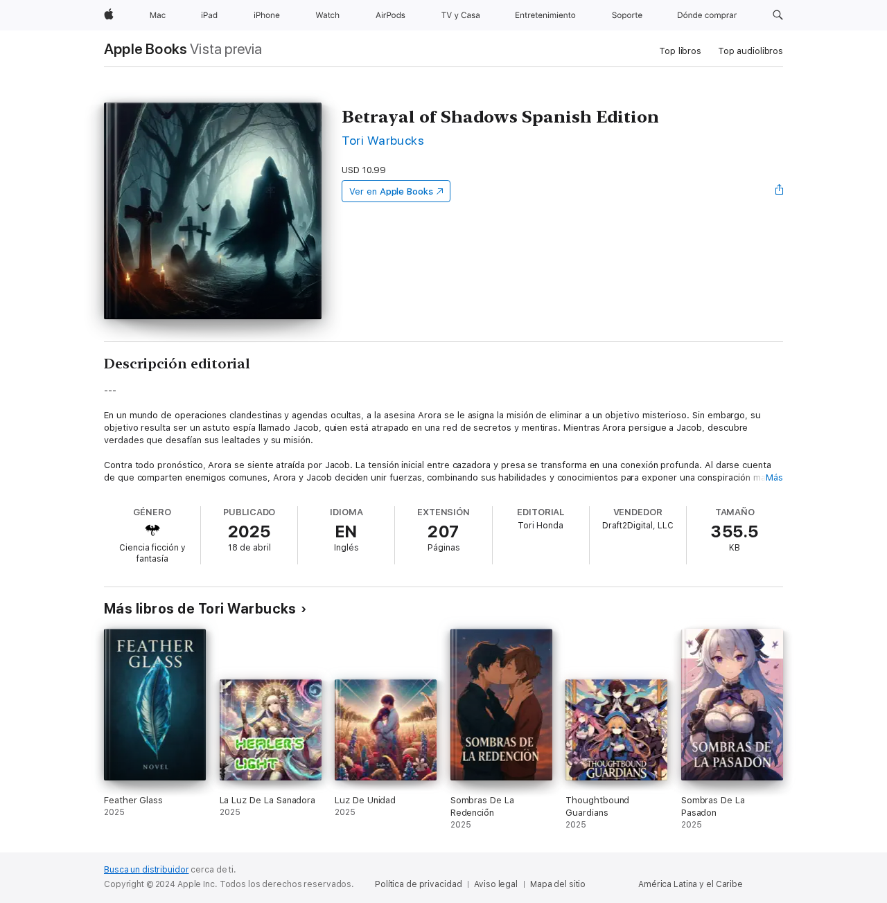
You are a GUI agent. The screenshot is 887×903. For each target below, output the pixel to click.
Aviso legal (496, 884)
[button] (778, 15)
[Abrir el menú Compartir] (779, 191)
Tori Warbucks (383, 140)
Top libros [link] (680, 51)
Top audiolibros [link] (750, 51)
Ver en (391, 191)
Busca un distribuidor (146, 870)
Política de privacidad (418, 884)
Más (774, 477)
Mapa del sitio (558, 884)
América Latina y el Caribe (690, 884)
